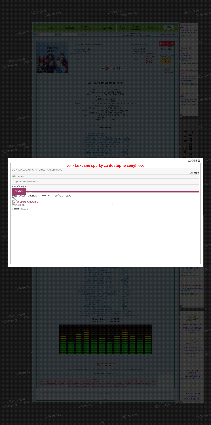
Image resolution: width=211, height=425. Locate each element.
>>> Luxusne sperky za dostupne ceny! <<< (105, 165)
